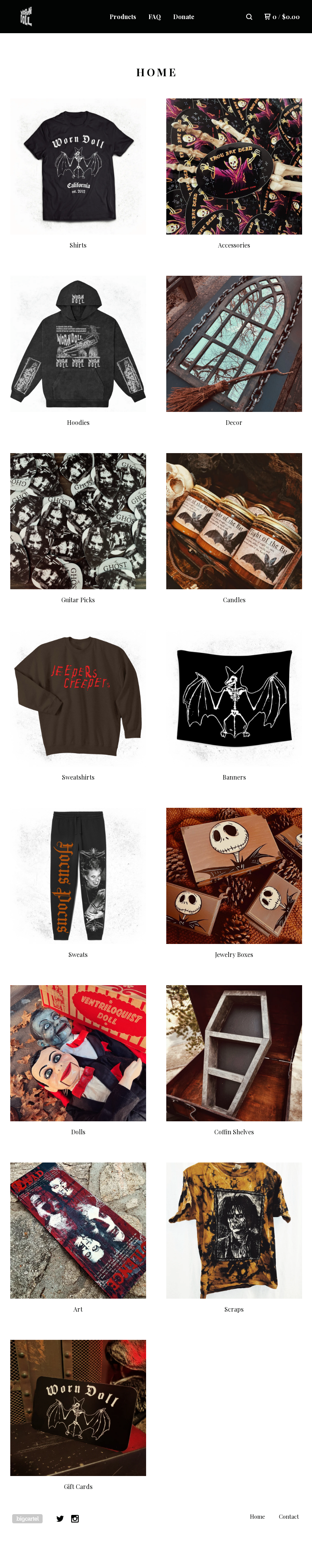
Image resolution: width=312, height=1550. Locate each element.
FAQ (154, 17)
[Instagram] (75, 1518)
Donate (183, 17)
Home (257, 1516)
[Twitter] (60, 1518)
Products (123, 17)
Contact (289, 1516)
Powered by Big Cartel (27, 1518)
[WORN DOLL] (44, 16)
